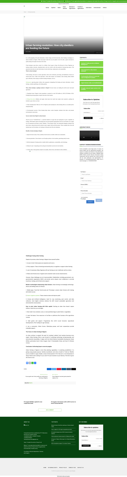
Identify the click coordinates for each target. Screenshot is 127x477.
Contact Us (80, 467)
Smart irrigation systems (33, 295)
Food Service (65, 7)
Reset (99, 200)
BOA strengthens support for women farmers (61, 443)
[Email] (19, 75)
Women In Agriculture (72, 7)
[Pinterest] (19, 71)
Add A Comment (50, 409)
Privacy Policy (63, 467)
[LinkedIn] (19, 68)
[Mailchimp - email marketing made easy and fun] (101, 118)
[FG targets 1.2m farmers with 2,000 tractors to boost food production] (63, 393)
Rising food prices (31, 99)
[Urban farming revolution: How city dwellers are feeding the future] (63, 35)
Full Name (83, 171)
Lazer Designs (72, 470)
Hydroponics (28, 82)
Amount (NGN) (84, 184)
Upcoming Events (52, 467)
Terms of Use (72, 467)
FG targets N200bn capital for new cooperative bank (33, 402)
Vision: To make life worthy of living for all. (45, 1)
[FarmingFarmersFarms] (34, 7)
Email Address (87, 112)
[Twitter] (19, 64)
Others (105, 7)
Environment (97, 7)
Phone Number (84, 190)
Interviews (88, 7)
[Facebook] (19, 61)
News (59, 7)
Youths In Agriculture (81, 7)
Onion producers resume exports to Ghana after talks (62, 436)
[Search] (102, 4)
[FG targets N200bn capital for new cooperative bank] (36, 393)
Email (82, 178)
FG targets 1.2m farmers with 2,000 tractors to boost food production (63, 402)
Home (47, 7)
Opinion (53, 7)
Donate (90, 202)
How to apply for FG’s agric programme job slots (61, 429)
